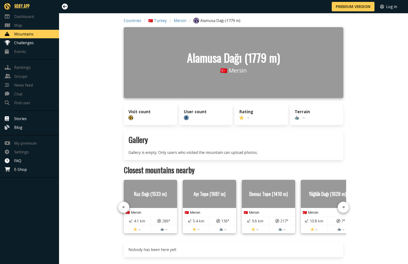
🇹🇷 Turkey (157, 20)
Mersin (180, 20)
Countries (132, 20)
